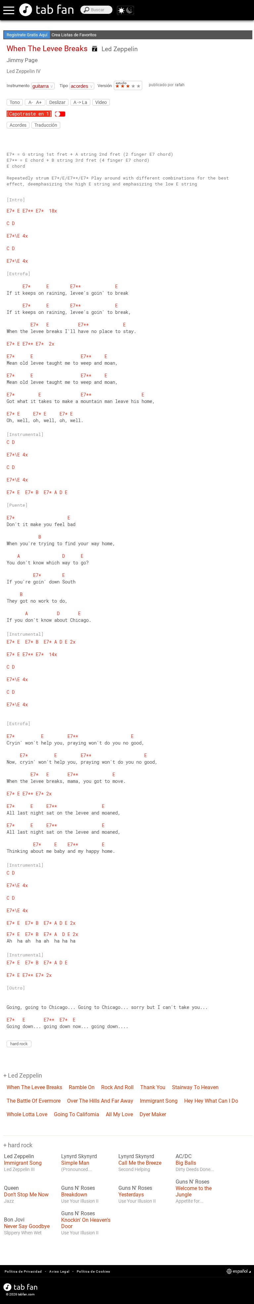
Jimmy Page (22, 60)
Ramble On (82, 1087)
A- (30, 102)
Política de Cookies (93, 1271)
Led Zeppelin (120, 49)
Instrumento (18, 85)
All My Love (119, 1114)
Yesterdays (131, 1194)
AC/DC (183, 1156)
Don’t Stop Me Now (26, 1194)
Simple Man (75, 1163)
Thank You (152, 1087)
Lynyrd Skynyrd (79, 1156)
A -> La (80, 102)
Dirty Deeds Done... (195, 1169)
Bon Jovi (14, 1220)
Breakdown (74, 1194)
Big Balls (186, 1163)
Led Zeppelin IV (24, 71)
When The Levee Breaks (34, 1087)
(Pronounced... (76, 1169)
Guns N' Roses (78, 1188)
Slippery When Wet (23, 1232)
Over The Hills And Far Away (100, 1101)
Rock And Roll (117, 1087)
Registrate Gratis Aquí (27, 34)
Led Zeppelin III (19, 1169)
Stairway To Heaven (195, 1087)
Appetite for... (189, 1201)
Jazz (9, 1201)
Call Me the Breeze (139, 1163)
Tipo (64, 85)
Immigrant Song (159, 1101)
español (240, 1271)
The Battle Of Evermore (34, 1101)
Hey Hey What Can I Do (211, 1101)
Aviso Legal (59, 1271)
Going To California (76, 1114)
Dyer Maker (153, 1114)
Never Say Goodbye (27, 1226)
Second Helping (134, 1169)
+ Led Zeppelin (22, 1075)
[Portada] (46, 9)
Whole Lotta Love (27, 1114)
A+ (39, 102)
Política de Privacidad (23, 1271)
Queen (11, 1188)
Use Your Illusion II (80, 1201)
